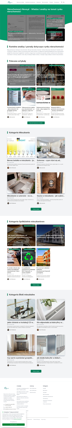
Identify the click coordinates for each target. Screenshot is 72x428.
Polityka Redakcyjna (36, 419)
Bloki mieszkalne (45, 2)
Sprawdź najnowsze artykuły (36, 122)
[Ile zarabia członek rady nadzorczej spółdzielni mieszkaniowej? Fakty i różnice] (14, 257)
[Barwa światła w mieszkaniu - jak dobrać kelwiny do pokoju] (21, 147)
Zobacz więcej (36, 209)
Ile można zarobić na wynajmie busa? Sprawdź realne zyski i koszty (22, 407)
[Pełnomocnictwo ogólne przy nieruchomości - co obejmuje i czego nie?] (29, 96)
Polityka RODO (29, 419)
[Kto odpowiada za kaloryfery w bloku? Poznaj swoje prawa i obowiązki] (51, 309)
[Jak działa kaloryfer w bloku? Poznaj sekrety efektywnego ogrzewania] (51, 344)
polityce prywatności (17, 419)
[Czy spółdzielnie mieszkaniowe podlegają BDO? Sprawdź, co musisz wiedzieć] (29, 257)
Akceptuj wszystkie (13, 424)
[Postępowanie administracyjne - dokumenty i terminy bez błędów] (26, 28)
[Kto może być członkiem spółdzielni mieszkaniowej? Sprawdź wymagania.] (43, 257)
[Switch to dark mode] (64, 2)
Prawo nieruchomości (47, 403)
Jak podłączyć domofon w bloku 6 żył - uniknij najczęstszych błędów (23, 393)
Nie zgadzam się (13, 421)
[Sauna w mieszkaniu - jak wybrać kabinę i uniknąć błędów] (51, 182)
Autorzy (32, 386)
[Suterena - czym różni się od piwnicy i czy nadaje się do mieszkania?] (51, 147)
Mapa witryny (43, 419)
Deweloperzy (56, 2)
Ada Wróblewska (13, 203)
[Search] (61, 2)
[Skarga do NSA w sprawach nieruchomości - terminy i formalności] (58, 96)
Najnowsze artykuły (20, 2)
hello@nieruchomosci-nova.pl (10, 409)
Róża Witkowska (42, 83)
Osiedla (44, 388)
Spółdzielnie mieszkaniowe (30, 2)
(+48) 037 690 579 (8, 407)
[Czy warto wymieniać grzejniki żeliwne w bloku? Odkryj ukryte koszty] (21, 344)
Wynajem (51, 2)
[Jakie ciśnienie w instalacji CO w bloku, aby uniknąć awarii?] (21, 309)
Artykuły (19, 386)
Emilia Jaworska (13, 83)
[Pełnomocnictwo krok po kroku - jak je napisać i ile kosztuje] (43, 96)
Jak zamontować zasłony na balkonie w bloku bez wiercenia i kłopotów (23, 398)
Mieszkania (39, 2)
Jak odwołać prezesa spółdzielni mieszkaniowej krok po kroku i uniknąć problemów (23, 402)
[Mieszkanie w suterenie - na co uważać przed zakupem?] (21, 182)
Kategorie (45, 386)
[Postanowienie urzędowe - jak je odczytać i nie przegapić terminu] (14, 96)
